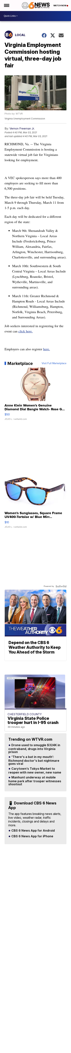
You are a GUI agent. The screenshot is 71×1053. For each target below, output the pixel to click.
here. (46, 349)
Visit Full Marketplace (54, 363)
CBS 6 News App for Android (33, 830)
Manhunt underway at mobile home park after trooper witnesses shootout (34, 781)
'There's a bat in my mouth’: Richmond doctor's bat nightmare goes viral (33, 760)
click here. (25, 331)
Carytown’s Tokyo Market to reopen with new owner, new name (34, 770)
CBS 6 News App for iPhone (32, 836)
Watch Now (60, 5)
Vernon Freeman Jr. (22, 128)
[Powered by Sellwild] (60, 586)
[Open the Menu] (6, 5)
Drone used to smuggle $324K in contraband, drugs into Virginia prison (34, 749)
